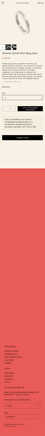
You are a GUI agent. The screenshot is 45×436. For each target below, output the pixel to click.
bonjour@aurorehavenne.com (24, 392)
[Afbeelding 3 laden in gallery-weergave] (13, 47)
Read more (6, 87)
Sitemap (8, 363)
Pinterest (8, 376)
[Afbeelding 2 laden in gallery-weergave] (8, 47)
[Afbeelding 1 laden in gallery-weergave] (2, 47)
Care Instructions (13, 357)
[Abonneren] (38, 405)
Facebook (8, 379)
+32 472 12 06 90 (22, 394)
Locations (9, 360)
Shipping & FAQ (10, 354)
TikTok (7, 382)
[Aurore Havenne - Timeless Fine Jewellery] (22, 3)
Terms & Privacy (11, 351)
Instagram (9, 373)
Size (3, 93)
